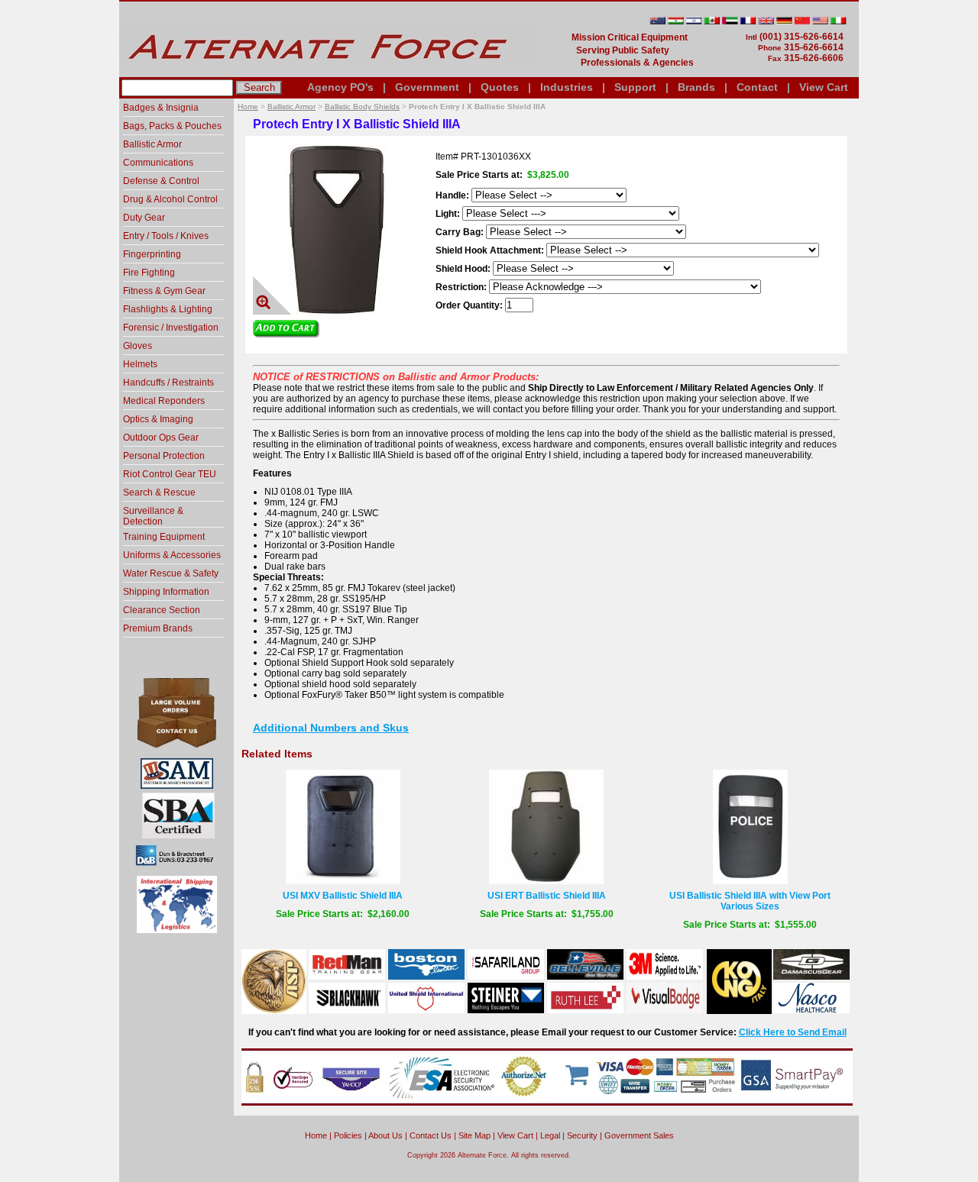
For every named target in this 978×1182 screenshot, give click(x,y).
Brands (696, 87)
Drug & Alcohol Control (170, 199)
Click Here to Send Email (793, 1032)
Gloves (137, 346)
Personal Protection (164, 456)
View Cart (823, 87)
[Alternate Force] (329, 71)
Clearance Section (161, 610)
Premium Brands (158, 628)
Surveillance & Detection (153, 516)
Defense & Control (161, 181)
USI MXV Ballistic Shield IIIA (343, 895)
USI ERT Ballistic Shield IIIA (546, 895)
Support (635, 87)
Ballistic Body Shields (362, 106)
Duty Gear (144, 217)
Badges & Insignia (161, 107)
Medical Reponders (164, 401)
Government (427, 87)
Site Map (474, 1135)
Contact (757, 87)
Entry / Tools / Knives (166, 236)
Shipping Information (166, 591)
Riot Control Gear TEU (169, 474)
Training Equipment (164, 536)
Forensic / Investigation (171, 327)
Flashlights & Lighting (167, 309)
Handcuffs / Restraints (168, 382)
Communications (158, 162)
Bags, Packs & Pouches (172, 126)
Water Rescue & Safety (171, 573)
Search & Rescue (159, 492)
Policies (348, 1135)
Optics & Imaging (158, 419)
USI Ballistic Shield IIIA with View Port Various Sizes (750, 901)
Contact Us (431, 1135)
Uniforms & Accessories (172, 555)
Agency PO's (340, 87)
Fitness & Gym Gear (164, 291)
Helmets (140, 364)
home (316, 1135)
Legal (550, 1135)
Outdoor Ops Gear (161, 437)
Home (248, 106)
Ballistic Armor (291, 106)
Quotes (500, 87)
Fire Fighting (149, 272)
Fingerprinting (152, 254)
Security (582, 1135)
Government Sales (639, 1135)
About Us (385, 1135)
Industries (566, 87)
